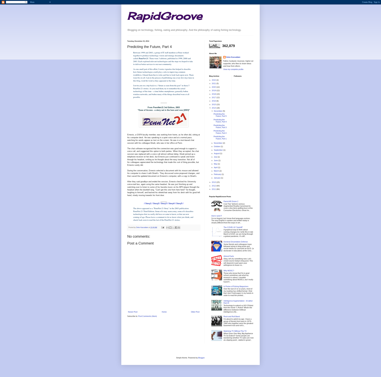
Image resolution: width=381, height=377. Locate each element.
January (217, 178)
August (217, 153)
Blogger (201, 358)
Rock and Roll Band (232, 317)
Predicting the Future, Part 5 (220, 115)
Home (164, 312)
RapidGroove (164, 15)
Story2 (156, 203)
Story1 (148, 203)
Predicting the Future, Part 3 (220, 126)
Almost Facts (229, 256)
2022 (214, 80)
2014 (214, 108)
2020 (214, 87)
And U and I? (216, 216)
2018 (214, 94)
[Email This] (167, 227)
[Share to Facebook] (176, 227)
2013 (214, 182)
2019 (214, 90)
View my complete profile (233, 69)
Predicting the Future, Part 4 (220, 121)
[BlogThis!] (170, 227)
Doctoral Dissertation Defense (236, 242)
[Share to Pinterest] (178, 227)
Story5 (179, 203)
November (218, 143)
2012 (214, 186)
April (216, 167)
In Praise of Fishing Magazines (236, 286)
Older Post (195, 312)
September (218, 150)
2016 (214, 101)
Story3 (164, 203)
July (216, 157)
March (216, 171)
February (218, 174)
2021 (214, 83)
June (216, 160)
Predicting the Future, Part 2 (220, 132)
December (218, 111)
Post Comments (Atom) (147, 316)
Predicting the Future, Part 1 (220, 137)
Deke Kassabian (233, 57)
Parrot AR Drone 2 (231, 201)
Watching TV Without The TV (235, 331)
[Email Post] (163, 227)
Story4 (171, 203)
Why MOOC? (229, 271)
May (216, 164)
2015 (214, 104)
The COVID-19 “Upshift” (233, 227)
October (217, 146)
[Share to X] (173, 227)
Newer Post (132, 312)
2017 (214, 97)
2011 (214, 189)
